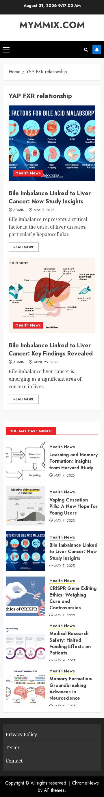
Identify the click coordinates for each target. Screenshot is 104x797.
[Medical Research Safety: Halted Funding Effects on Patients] (25, 641)
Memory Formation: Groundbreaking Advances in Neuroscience (70, 688)
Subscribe (96, 49)
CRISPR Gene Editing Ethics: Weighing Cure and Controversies (72, 598)
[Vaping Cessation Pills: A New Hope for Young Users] (25, 506)
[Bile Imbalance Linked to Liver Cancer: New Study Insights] (52, 143)
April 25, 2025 (46, 362)
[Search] (86, 49)
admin (19, 210)
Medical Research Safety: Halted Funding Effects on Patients (70, 643)
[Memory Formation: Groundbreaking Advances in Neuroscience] (25, 686)
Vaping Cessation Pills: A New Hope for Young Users (73, 506)
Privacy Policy (21, 734)
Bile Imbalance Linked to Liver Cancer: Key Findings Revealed (51, 349)
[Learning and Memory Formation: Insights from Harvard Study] (25, 460)
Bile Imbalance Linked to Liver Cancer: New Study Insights (50, 197)
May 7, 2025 (44, 210)
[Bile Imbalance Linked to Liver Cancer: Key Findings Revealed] (52, 295)
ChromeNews (85, 783)
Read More (23, 247)
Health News (28, 173)
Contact (14, 761)
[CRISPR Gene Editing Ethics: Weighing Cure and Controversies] (25, 596)
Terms (13, 747)
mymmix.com (52, 25)
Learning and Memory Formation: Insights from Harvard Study (73, 461)
